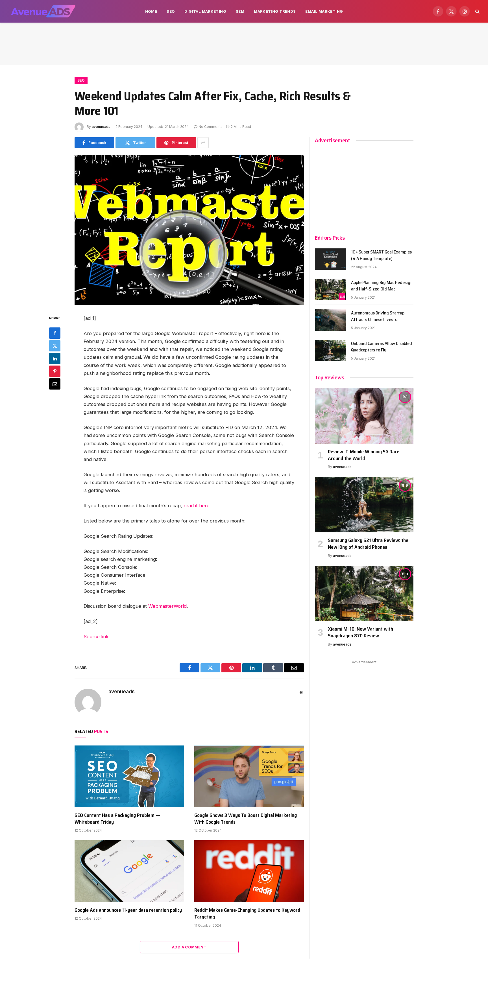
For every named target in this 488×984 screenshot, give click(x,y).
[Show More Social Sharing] (203, 142)
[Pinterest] (54, 371)
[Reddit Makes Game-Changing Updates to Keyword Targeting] (249, 871)
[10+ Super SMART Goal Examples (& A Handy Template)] (330, 259)
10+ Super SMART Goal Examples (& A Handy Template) (381, 255)
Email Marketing (324, 11)
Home (151, 11)
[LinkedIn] (54, 358)
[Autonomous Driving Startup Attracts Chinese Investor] (330, 320)
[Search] (477, 11)
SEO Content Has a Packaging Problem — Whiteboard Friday (117, 819)
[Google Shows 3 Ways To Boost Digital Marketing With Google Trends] (249, 776)
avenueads (101, 126)
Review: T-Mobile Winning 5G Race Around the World (363, 455)
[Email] (54, 383)
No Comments (211, 126)
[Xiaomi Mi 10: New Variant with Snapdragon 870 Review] (364, 593)
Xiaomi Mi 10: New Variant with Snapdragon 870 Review (360, 632)
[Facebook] (54, 332)
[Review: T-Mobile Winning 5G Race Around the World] (364, 415)
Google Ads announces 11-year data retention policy (128, 910)
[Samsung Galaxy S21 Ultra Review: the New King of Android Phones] (364, 504)
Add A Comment (189, 947)
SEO (171, 11)
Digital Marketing (205, 11)
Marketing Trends (275, 11)
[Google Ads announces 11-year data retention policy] (129, 871)
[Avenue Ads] (43, 11)
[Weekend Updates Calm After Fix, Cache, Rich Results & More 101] (189, 230)
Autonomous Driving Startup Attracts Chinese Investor (377, 316)
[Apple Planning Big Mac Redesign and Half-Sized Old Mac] (330, 289)
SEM (240, 11)
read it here (197, 505)
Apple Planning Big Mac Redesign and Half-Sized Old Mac (382, 285)
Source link (96, 636)
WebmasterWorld (167, 606)
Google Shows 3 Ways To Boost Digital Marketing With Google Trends (245, 819)
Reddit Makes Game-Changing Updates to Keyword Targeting (247, 913)
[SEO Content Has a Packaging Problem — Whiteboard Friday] (129, 776)
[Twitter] (54, 345)
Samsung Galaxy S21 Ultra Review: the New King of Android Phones (368, 544)
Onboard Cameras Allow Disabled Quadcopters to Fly (381, 346)
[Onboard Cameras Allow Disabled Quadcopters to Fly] (330, 350)
